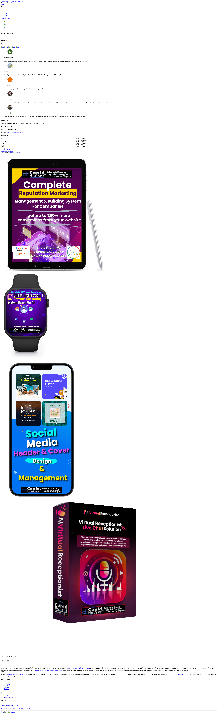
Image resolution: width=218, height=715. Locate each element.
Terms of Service (8, 697)
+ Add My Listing (5, 18)
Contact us (14, 3)
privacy (6, 695)
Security (6, 682)
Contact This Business (7, 151)
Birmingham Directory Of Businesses (16, 674)
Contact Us (7, 15)
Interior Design (8, 684)
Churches (6, 686)
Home (5, 9)
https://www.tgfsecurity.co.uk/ (15, 132)
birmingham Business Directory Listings (79, 668)
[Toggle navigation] (2, 6)
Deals (5, 14)
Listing (6, 12)
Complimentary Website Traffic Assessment (12, 1)
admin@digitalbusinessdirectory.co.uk (11, 705)
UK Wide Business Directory (73, 667)
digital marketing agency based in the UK (177, 674)
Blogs (5, 10)
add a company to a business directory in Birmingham (48, 670)
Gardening (7, 689)
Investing (6, 687)
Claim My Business (6, 149)
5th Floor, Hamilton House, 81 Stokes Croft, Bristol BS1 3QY (17, 708)
